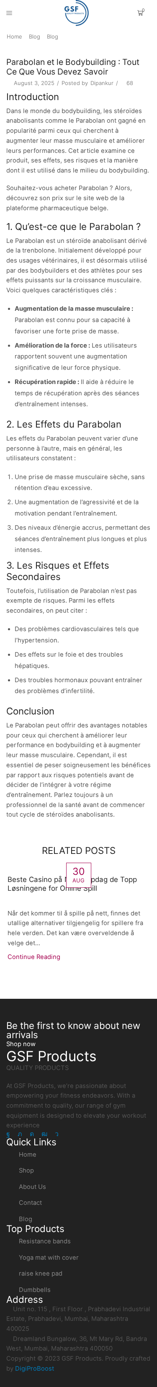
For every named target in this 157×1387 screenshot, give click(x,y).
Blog (34, 36)
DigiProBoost (34, 1368)
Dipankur (101, 83)
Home (14, 36)
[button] (21, 1044)
